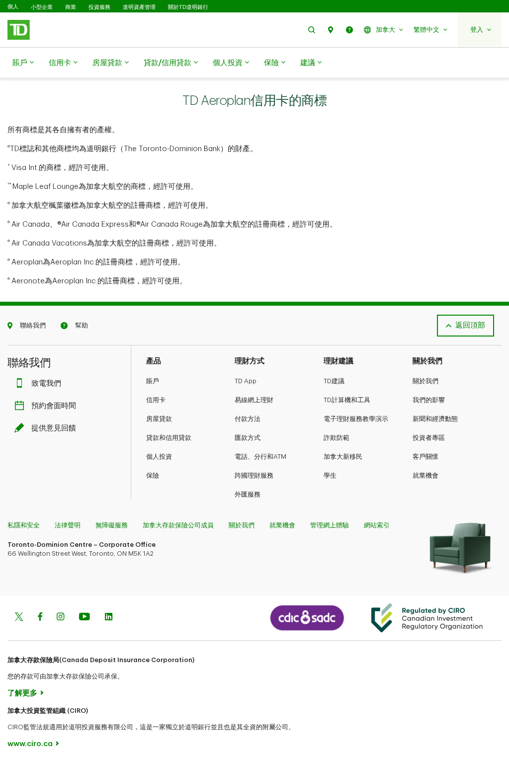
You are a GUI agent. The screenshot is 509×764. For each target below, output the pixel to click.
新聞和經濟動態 (435, 419)
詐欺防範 (336, 437)
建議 (307, 63)
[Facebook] (40, 617)
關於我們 (425, 381)
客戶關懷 (425, 456)
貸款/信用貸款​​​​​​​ (167, 63)
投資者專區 (429, 437)
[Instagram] (60, 617)
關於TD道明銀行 (188, 7)
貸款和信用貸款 (168, 437)
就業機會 (425, 475)
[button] (311, 29)
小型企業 (42, 7)
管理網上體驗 (329, 525)
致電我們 (46, 383)
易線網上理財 (254, 400)
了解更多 (22, 693)
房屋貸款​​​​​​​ (107, 63)
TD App (245, 381)
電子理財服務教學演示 (356, 419)
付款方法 (247, 419)
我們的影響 (429, 400)
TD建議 (334, 381)
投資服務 (99, 7)
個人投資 (228, 63)
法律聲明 (68, 525)
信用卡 (60, 63)
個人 (12, 6)
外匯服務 (247, 494)
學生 (330, 475)
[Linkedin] (108, 617)
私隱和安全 (23, 525)
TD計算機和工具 (347, 400)
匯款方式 (247, 437)
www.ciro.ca (30, 744)
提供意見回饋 (53, 428)
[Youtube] (84, 617)
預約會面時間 (53, 406)
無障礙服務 (111, 525)
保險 (271, 63)
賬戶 (19, 63)
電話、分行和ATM (260, 456)
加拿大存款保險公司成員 (178, 525)
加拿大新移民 (343, 456)
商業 (70, 7)
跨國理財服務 (254, 475)
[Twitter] (19, 617)
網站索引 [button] (377, 525)
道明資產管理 (139, 7)
